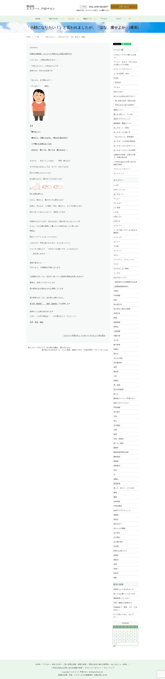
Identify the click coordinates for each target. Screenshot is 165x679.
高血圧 (116, 573)
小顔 (115, 376)
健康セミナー (118, 110)
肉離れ (116, 479)
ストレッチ (117, 237)
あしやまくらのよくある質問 (124, 150)
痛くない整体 (118, 443)
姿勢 (115, 367)
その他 (116, 246)
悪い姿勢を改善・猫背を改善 (125, 101)
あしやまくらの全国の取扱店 (124, 141)
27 (125, 640)
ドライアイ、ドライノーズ (123, 259)
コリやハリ (85, 335)
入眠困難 (116, 331)
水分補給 (116, 425)
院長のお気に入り (120, 551)
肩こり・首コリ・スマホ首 (123, 488)
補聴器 (116, 515)
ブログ (118, 19)
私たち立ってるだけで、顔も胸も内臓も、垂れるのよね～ (50, 347)
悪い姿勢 (116, 385)
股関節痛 (116, 483)
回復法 (116, 349)
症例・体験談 (118, 439)
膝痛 (115, 497)
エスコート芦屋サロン (71, 335)
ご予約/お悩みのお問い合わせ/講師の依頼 (124, 163)
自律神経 (116, 501)
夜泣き (116, 354)
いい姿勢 (116, 208)
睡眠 (41, 322)
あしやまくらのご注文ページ (124, 146)
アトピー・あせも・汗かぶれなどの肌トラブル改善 (125, 63)
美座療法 (116, 466)
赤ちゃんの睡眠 (119, 528)
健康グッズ (87, 19)
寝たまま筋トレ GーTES (123, 114)
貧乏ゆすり (117, 524)
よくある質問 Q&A (121, 73)
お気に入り (117, 216)
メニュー (71, 19)
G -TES (37, 37)
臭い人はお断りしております (124, 594)
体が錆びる (117, 304)
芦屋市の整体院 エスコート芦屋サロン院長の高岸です (51, 54)
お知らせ (116, 221)
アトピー (116, 199)
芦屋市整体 (117, 506)
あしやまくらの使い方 (121, 132)
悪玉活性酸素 (118, 389)
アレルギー (117, 203)
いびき (116, 212)
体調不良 (116, 313)
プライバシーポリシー (121, 169)
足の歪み (116, 533)
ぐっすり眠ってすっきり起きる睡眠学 (125, 231)
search (132, 19)
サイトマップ (118, 173)
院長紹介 (118, 82)
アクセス (103, 19)
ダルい (116, 255)
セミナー (116, 242)
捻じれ (116, 394)
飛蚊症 (116, 560)
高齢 (115, 578)
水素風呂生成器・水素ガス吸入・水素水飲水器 (124, 156)
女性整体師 (117, 363)
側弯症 (116, 327)
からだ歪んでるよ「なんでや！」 (123, 615)
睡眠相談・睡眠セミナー (122, 123)
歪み (115, 421)
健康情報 (116, 322)
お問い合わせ (124, 7)
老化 (115, 470)
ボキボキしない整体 (121, 268)
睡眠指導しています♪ (121, 598)
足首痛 (116, 546)
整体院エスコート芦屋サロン (124, 398)
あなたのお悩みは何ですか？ (124, 96)
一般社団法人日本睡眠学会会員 (125, 282)
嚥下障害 (116, 345)
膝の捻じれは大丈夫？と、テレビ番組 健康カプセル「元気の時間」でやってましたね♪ (75, 350)
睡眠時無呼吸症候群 (121, 452)
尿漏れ (116, 380)
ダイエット (94, 335)
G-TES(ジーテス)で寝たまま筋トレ (124, 56)
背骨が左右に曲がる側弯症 (124, 105)
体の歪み (101, 335)
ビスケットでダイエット (122, 69)
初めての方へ (54, 19)
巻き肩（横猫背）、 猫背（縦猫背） (44, 304)
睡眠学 (116, 448)
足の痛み (116, 537)
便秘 (115, 318)
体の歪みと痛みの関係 (121, 309)
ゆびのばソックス (120, 277)
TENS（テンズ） (119, 190)
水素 (115, 430)
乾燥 (115, 300)
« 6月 (114, 646)
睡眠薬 (116, 461)
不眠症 (116, 291)
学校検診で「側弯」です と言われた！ (125, 608)
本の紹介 (116, 412)
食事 (115, 564)
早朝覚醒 (116, 407)
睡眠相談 (116, 457)
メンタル (116, 273)
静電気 (116, 555)
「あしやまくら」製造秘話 (123, 137)
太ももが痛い (118, 358)
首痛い (116, 569)
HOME (37, 19)
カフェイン (117, 225)
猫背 (115, 434)
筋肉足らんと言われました (123, 589)
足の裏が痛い (118, 542)
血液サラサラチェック (121, 119)
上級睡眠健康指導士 (121, 286)
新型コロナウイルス (121, 403)
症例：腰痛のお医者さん (123, 603)
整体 (36, 322)
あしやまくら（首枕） (121, 128)
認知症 (116, 519)
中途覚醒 (116, 295)
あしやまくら (118, 194)
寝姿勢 (116, 371)
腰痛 (115, 492)
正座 (115, 416)
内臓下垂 (116, 336)
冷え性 (116, 340)
